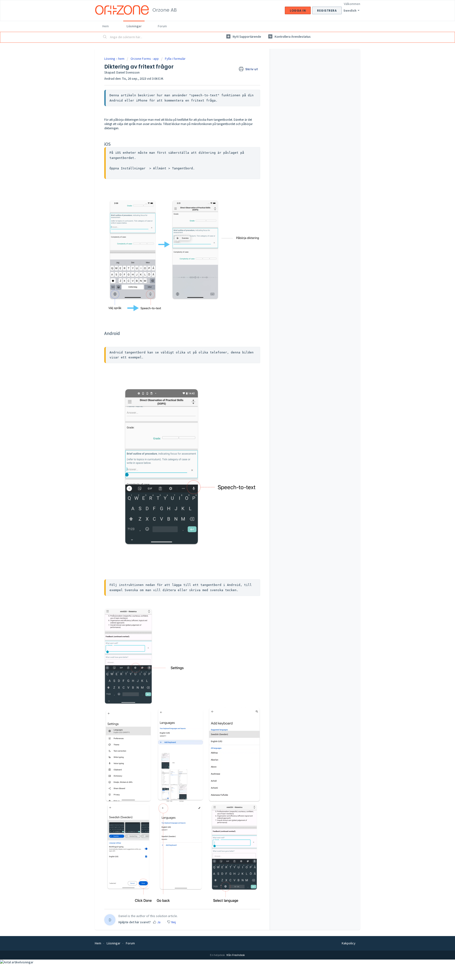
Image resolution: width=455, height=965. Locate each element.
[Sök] (105, 37)
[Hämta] (219, 434)
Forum (162, 26)
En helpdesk (217, 955)
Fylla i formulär (175, 58)
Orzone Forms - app (145, 58)
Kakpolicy (348, 943)
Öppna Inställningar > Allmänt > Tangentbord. (152, 168)
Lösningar (134, 26)
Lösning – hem (114, 58)
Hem (105, 26)
